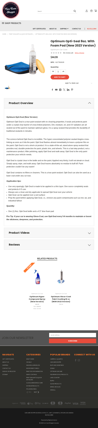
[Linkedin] (68, 89)
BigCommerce (52, 420)
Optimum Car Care (56, 371)
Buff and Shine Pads (57, 365)
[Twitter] (64, 89)
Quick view (37, 275)
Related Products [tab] (47, 258)
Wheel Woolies (55, 387)
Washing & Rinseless (33, 365)
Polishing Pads (31, 389)
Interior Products (32, 386)
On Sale (29, 362)
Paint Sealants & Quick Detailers (34, 379)
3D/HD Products (55, 384)
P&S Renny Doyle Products (59, 374)
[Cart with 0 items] (95, 11)
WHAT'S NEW (30, 359)
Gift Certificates (39, 29)
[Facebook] (52, 89)
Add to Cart (37, 279)
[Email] (56, 89)
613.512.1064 (91, 29)
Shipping (63, 29)
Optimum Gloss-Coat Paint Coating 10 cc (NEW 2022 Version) (61, 299)
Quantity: (55, 67)
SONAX (52, 368)
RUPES (52, 381)
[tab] (49, 103)
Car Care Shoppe (55, 362)
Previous (94, 420)
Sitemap (5, 374)
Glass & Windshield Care (34, 383)
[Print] (60, 89)
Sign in (4, 371)
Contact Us (76, 29)
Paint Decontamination (34, 371)
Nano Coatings (31, 374)
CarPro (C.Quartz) (56, 359)
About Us (53, 29)
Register (12, 371)
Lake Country (55, 377)
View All (53, 390)
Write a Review (79, 53)
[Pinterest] (72, 89)
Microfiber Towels (32, 368)
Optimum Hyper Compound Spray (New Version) (37, 299)
